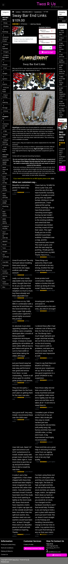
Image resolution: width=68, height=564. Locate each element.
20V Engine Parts (4, 149)
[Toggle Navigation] (3, 4)
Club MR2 (5, 262)
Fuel (5, 68)
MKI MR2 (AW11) (27, 12)
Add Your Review (35, 24)
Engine (6, 52)
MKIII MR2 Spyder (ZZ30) (5, 162)
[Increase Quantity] (54, 48)
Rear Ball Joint (61, 61)
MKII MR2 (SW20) (5, 156)
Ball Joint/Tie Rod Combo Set (61, 47)
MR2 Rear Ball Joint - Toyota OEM (62, 113)
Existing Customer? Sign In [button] (34, 548)
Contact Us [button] (57, 555)
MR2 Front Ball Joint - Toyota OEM (62, 81)
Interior (4, 84)
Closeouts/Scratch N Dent (5, 39)
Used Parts (4, 136)
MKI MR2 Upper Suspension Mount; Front (62, 93)
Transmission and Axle (5, 126)
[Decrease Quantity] (40, 48)
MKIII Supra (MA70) (4, 221)
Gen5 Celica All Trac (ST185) (5, 180)
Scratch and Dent (5, 272)
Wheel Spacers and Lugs (5, 142)
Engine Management (5, 57)
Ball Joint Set (61, 56)
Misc (3, 287)
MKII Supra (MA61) (4, 214)
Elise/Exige (5, 207)
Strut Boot (61, 39)
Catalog (18, 12)
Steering (5, 102)
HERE (52, 178)
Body (5, 23)
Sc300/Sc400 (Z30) (5, 227)
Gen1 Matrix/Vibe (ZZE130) (5, 235)
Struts (6, 111)
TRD (5, 131)
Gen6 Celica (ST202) (4, 188)
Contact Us (4, 554)
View (62, 169)
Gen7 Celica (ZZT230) (5, 195)
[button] (18, 30)
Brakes (6, 26)
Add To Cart (48, 52)
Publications (5, 266)
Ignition (4, 79)
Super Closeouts (5, 283)
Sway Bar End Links (61, 32)
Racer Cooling (5, 96)
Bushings (5, 32)
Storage (4, 108)
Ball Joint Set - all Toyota (62, 103)
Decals (4, 245)
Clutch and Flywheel (5, 46)
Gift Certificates (5, 257)
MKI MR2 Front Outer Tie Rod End (62, 69)
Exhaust (4, 65)
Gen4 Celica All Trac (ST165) (5, 170)
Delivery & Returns (7, 551)
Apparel (4, 241)
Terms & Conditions (7, 548)
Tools (4, 248)
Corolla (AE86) (4, 202)
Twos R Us (15, 560)
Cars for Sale (4, 277)
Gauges (4, 73)
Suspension (38, 12)
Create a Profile (28, 544)
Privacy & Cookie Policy (8, 544)
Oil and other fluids (5, 89)
